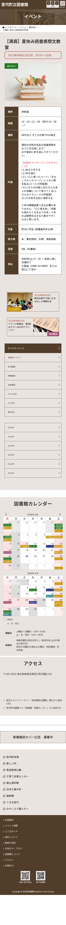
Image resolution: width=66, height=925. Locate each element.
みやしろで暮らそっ (17, 808)
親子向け (11, 66)
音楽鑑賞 (11, 384)
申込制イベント (14, 357)
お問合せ (9, 865)
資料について (11, 837)
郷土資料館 (12, 782)
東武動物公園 (13, 769)
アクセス (9, 859)
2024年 (11, 445)
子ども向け (12, 394)
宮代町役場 (12, 756)
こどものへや (11, 831)
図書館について (12, 854)
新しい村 (11, 763)
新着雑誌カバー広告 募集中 (33, 737)
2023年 (11, 454)
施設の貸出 (10, 842)
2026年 (11, 427)
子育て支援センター (17, 776)
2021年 (11, 473)
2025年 (11, 436)
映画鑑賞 (11, 375)
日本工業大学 (13, 789)
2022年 (11, 463)
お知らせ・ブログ (13, 848)
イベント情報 (11, 825)
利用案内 (9, 820)
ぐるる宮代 (12, 802)
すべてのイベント (16, 348)
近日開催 (11, 366)
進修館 (10, 795)
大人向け (11, 403)
